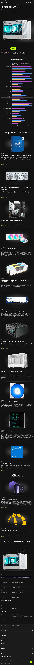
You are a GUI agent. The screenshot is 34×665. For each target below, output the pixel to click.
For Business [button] (3, 640)
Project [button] (2, 650)
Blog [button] (2, 653)
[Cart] (28, 2)
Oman (9, 660)
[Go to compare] (26, 2)
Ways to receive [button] (6, 53)
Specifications (16, 55)
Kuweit (12, 660)
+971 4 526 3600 (30, 0)
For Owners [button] (3, 645)
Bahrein (18, 660)
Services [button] (2, 638)
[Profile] (30, 2)
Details (2, 164)
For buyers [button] (3, 643)
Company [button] (3, 648)
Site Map (8, 663)
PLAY (9, 4)
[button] (4, 0)
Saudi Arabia (15, 660)
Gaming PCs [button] (3, 627)
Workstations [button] (3, 630)
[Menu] (32, 2)
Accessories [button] (3, 635)
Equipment (8, 55)
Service (12, 55)
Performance (4, 55)
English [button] (10, 0)
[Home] (1, 4)
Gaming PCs (5, 4)
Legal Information (3, 663)
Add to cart (14, 48)
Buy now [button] (18, 48)
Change (6, 164)
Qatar (7, 660)
